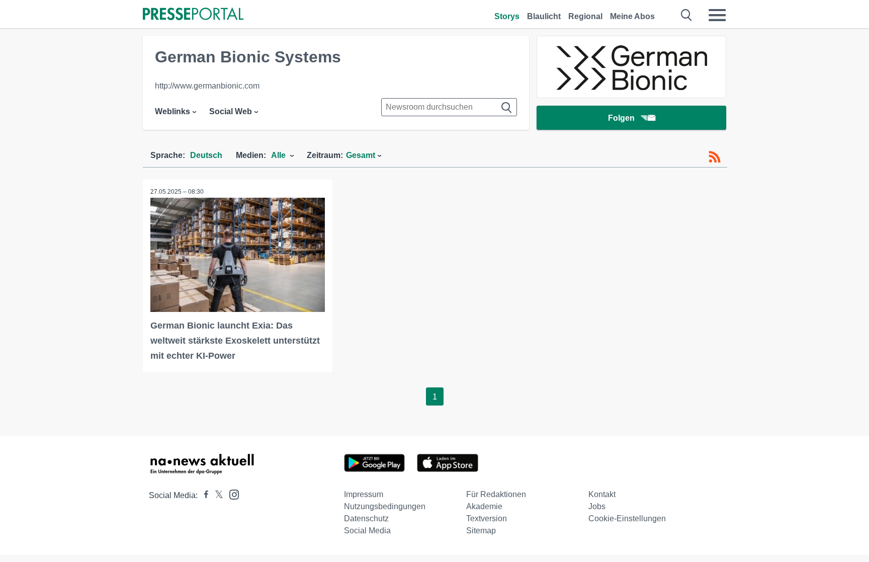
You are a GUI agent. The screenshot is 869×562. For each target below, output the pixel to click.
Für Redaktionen (496, 494)
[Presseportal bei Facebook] (203, 495)
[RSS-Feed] (714, 157)
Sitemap (481, 530)
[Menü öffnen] (717, 15)
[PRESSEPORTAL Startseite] (193, 15)
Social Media (367, 530)
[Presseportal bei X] (216, 495)
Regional (585, 16)
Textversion (486, 518)
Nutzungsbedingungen (384, 506)
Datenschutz (366, 518)
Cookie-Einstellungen (627, 518)
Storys (506, 16)
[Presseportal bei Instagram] (231, 494)
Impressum (363, 494)
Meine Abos (632, 16)
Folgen (621, 118)
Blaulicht (544, 16)
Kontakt (602, 494)
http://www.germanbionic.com (207, 86)
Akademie (484, 506)
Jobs (596, 506)
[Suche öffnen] (686, 15)
